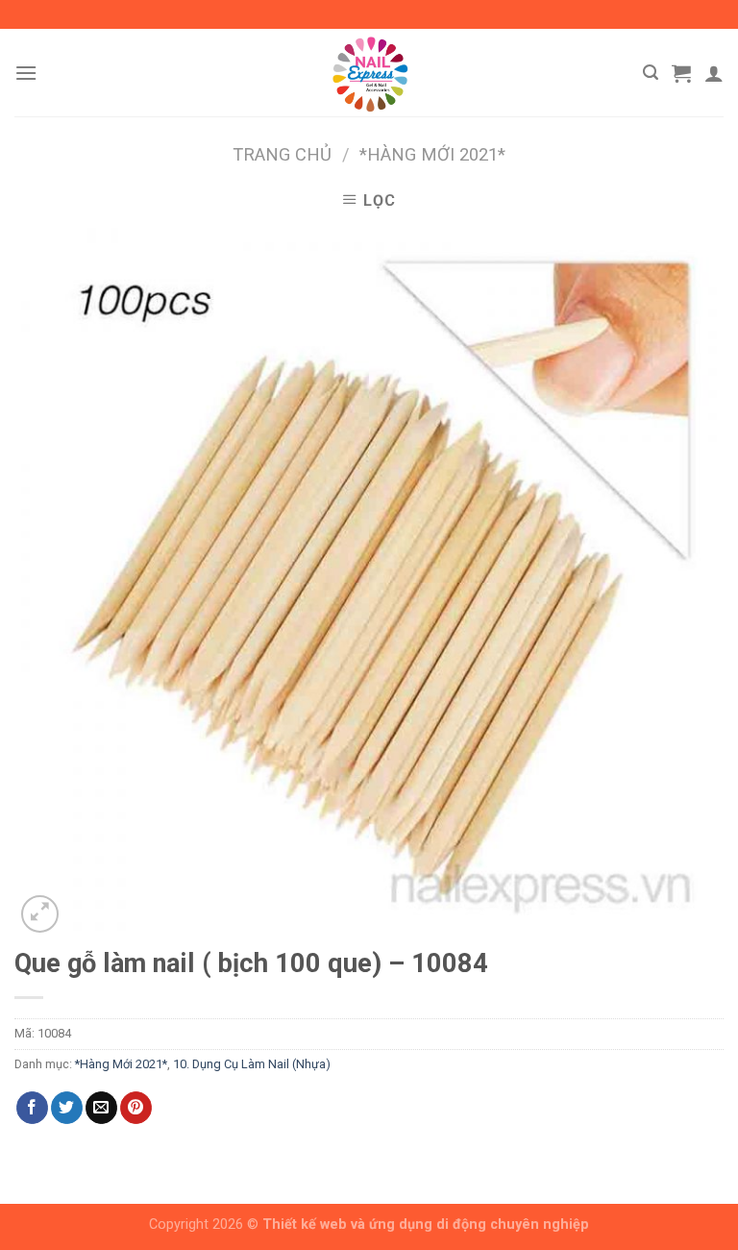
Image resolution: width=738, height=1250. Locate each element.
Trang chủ (282, 154)
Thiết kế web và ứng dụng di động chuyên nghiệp (425, 1224)
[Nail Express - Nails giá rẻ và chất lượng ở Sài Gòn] (369, 72)
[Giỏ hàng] (681, 73)
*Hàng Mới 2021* (432, 154)
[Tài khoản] (714, 73)
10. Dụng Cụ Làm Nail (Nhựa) (252, 1064)
